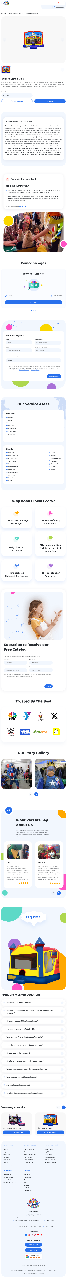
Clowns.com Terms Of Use (18, 1270)
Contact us (27, 1190)
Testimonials (28, 1180)
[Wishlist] (58, 3)
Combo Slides (49, 1149)
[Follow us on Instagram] (29, 1235)
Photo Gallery (28, 1177)
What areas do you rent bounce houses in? (22, 1077)
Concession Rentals (30, 1145)
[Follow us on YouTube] (37, 1235)
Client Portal (33, 1250)
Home (5, 13)
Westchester (12, 429)
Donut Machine (28, 1162)
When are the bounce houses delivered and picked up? (27, 1069)
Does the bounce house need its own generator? (24, 1045)
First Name (7, 659)
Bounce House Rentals (16, 13)
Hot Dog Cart (28, 1157)
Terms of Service (24, 370)
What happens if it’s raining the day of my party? (24, 1037)
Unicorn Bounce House (44, 1128)
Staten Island (12, 431)
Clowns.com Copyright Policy (37, 1270)
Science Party (7, 1165)
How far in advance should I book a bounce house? (25, 1061)
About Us (27, 1174)
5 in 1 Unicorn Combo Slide (12, 1128)
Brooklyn (11, 417)
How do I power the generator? (18, 1053)
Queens (10, 423)
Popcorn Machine (29, 1152)
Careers (26, 1187)
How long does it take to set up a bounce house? (24, 1093)
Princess (6, 1157)
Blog (25, 1182)
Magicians (6, 1152)
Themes (5, 1162)
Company (27, 1170)
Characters (6, 1154)
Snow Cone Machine (30, 1154)
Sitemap (41, 1273)
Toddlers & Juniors (50, 1162)
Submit (48, 686)
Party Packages (8, 1145)
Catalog (26, 1185)
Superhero (6, 1160)
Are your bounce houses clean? (18, 1085)
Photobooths (7, 1174)
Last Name (32, 659)
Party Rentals (7, 1170)
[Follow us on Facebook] (26, 1235)
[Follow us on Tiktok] (32, 1235)
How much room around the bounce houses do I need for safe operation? (29, 1011)
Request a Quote (54, 376)
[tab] (31, 310)
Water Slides (48, 1154)
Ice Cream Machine (29, 1160)
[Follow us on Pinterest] (35, 1235)
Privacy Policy (35, 370)
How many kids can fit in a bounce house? (22, 1021)
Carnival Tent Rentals (9, 1182)
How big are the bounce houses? (18, 1002)
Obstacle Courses (50, 1157)
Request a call (33, 1245)
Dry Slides (48, 1152)
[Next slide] (62, 40)
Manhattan (11, 434)
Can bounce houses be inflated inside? (20, 1029)
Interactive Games (8, 1180)
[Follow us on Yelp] (41, 1235)
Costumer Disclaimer (30, 1273)
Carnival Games (8, 1177)
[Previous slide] (4, 40)
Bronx (10, 420)
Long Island (11, 426)
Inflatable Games (50, 1160)
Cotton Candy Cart (29, 1149)
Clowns (5, 1149)
